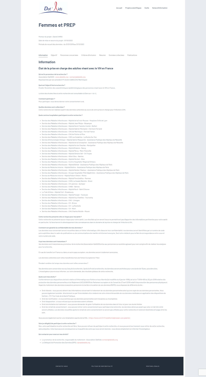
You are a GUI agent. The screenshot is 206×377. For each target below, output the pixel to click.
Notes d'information (159, 8)
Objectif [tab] (54, 55)
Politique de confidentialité (102, 366)
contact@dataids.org (77, 77)
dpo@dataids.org (83, 342)
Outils (147, 8)
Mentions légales (152, 366)
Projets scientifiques (133, 8)
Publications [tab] (132, 55)
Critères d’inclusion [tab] (88, 55)
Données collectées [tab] (116, 55)
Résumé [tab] (102, 55)
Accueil (119, 8)
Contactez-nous (61, 366)
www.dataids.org (61, 77)
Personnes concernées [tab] (69, 55)
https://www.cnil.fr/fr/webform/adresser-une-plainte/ (109, 318)
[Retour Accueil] (53, 8)
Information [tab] (43, 55)
